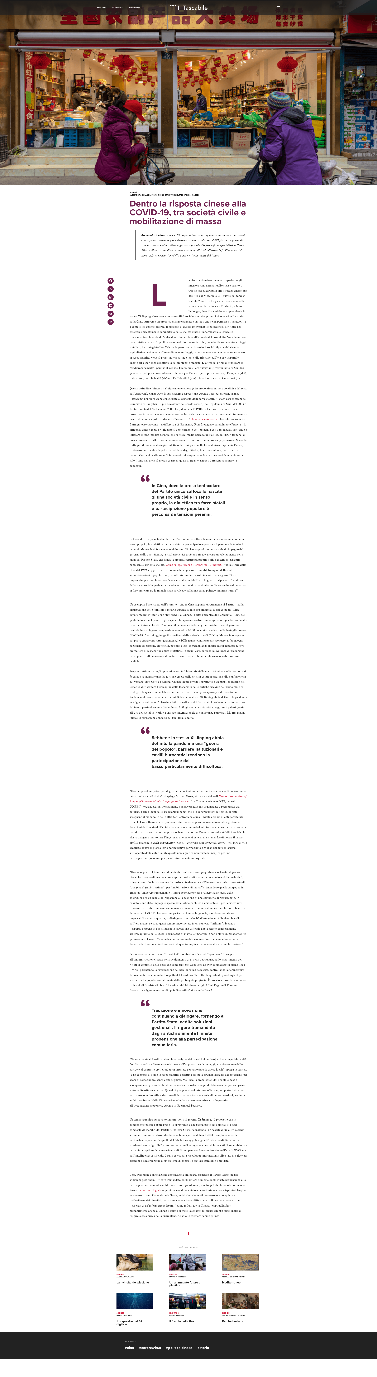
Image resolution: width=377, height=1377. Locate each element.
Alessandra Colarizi (140, 195)
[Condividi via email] (111, 314)
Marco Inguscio (124, 1316)
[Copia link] (111, 322)
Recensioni (134, 7)
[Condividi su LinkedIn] (111, 305)
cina (130, 1348)
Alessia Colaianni (125, 1277)
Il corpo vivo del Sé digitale (129, 1323)
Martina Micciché (178, 1277)
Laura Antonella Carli (233, 1316)
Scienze (120, 1274)
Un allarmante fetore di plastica (185, 1284)
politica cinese (180, 1348)
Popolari (101, 7)
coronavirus (151, 1348)
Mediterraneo (231, 1282)
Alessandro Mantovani (233, 1277)
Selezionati (117, 7)
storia (204, 1348)
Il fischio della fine (182, 1321)
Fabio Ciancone (176, 1316)
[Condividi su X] (111, 289)
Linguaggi (174, 1313)
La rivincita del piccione (132, 1282)
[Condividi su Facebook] (111, 281)
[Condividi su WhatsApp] (111, 297)
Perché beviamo (233, 1321)
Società (133, 192)
